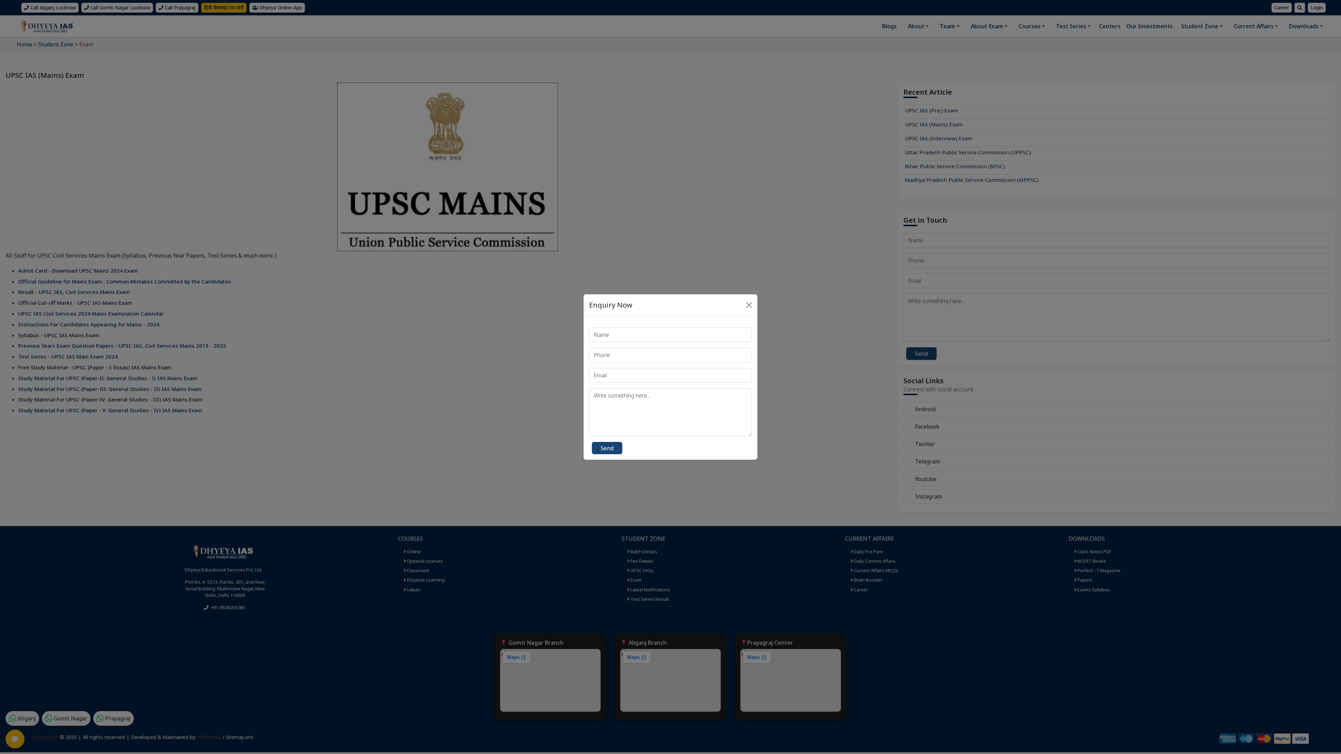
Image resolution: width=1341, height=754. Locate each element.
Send (607, 448)
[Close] (749, 305)
